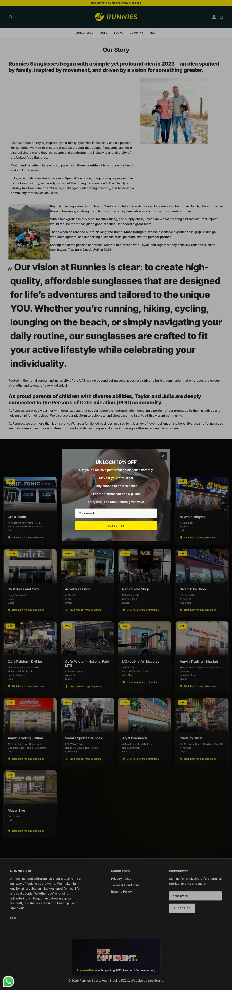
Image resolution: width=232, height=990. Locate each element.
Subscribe (116, 525)
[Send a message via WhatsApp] (8, 981)
